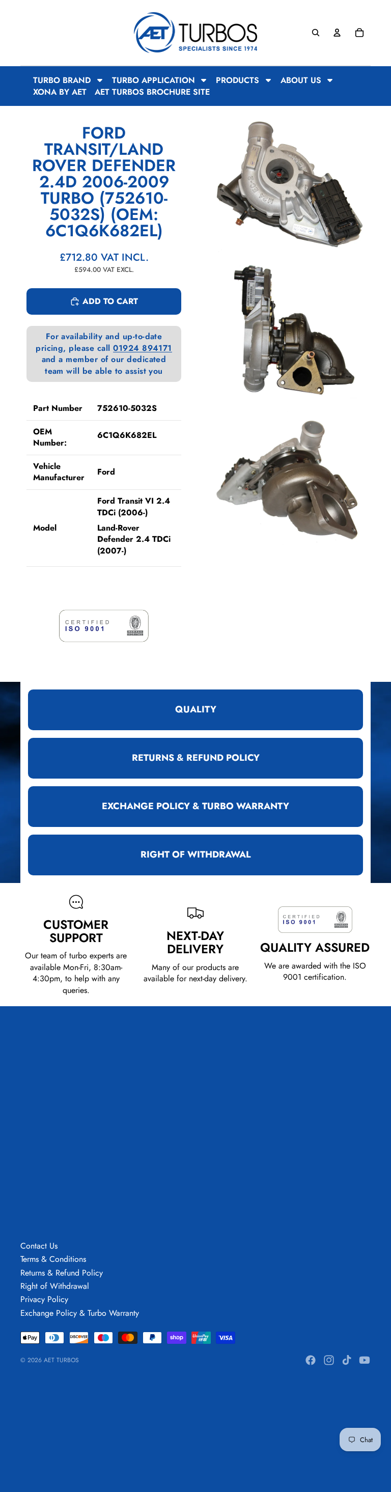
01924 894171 (142, 348)
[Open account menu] (337, 32)
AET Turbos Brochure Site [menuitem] (152, 92)
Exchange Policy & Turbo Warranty (79, 1313)
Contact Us (39, 1246)
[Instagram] (329, 1360)
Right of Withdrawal (54, 1286)
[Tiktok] (347, 1360)
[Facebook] (310, 1360)
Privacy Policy (44, 1299)
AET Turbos (61, 1360)
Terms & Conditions (53, 1259)
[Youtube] (364, 1360)
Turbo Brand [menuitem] (62, 80)
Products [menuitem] (237, 80)
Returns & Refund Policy (61, 1273)
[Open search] (315, 32)
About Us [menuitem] (301, 80)
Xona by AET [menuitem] (60, 92)
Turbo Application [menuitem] (153, 80)
